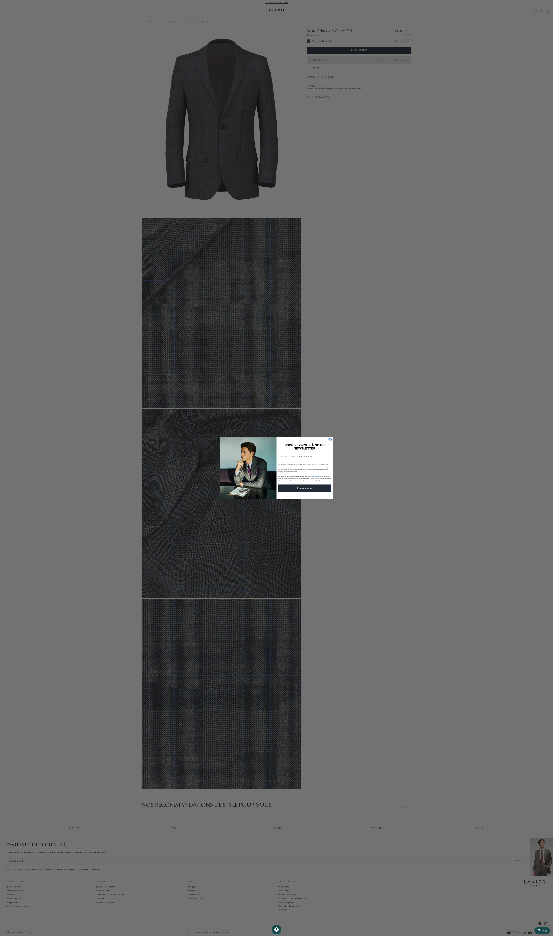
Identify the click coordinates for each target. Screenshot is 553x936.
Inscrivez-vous (304, 488)
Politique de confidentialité (316, 476)
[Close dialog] (330, 439)
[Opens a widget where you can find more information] (542, 931)
